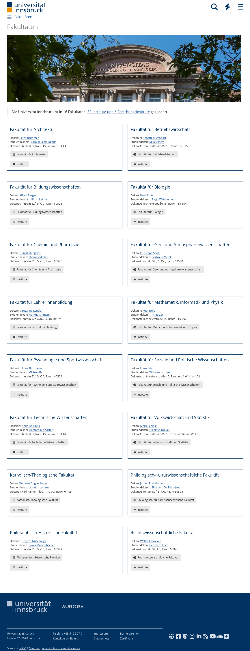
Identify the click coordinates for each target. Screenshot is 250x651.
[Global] (227, 7)
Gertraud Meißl (161, 257)
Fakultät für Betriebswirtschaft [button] (156, 154)
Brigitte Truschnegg (34, 541)
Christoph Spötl (150, 253)
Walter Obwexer (150, 541)
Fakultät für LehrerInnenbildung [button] (36, 327)
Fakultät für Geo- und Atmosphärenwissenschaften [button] (169, 269)
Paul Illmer (147, 195)
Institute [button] (21, 164)
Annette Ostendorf (154, 138)
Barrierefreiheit (129, 633)
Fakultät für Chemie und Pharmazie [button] (38, 269)
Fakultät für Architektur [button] (31, 154)
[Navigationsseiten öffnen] (9, 17)
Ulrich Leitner (39, 199)
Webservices (34, 648)
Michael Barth (37, 372)
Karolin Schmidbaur (43, 142)
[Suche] (214, 7)
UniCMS (22, 648)
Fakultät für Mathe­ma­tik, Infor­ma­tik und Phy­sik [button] (167, 327)
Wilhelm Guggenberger (33, 483)
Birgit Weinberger (163, 199)
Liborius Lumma (39, 487)
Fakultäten (23, 16)
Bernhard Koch (158, 545)
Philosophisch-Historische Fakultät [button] (38, 557)
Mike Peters (156, 142)
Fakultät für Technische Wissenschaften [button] (41, 442)
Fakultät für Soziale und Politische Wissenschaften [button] (168, 384)
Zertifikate (126, 638)
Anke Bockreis (31, 426)
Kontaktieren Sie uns (66, 638)
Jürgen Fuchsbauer (152, 483)
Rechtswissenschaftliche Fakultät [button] (157, 557)
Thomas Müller (38, 257)
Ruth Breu (149, 310)
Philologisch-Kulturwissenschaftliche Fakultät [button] (165, 500)
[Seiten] (240, 7)
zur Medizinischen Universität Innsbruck (61, 648)
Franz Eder (147, 368)
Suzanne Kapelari (32, 310)
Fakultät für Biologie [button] (150, 212)
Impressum (101, 633)
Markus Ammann (40, 314)
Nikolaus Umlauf (159, 430)
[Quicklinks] (227, 7)
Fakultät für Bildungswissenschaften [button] (39, 212)
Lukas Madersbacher (42, 545)
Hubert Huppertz (30, 253)
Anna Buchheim (32, 368)
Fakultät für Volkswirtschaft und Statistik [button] (162, 442)
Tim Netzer (156, 314)
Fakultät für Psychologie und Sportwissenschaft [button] (46, 384)
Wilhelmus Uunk (159, 372)
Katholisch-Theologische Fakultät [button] (37, 500)
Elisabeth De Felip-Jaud (166, 487)
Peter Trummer (29, 138)
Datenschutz (101, 638)
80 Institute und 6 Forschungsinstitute (118, 111)
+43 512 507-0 (73, 633)
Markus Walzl (148, 426)
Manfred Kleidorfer (41, 430)
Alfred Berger (27, 195)
